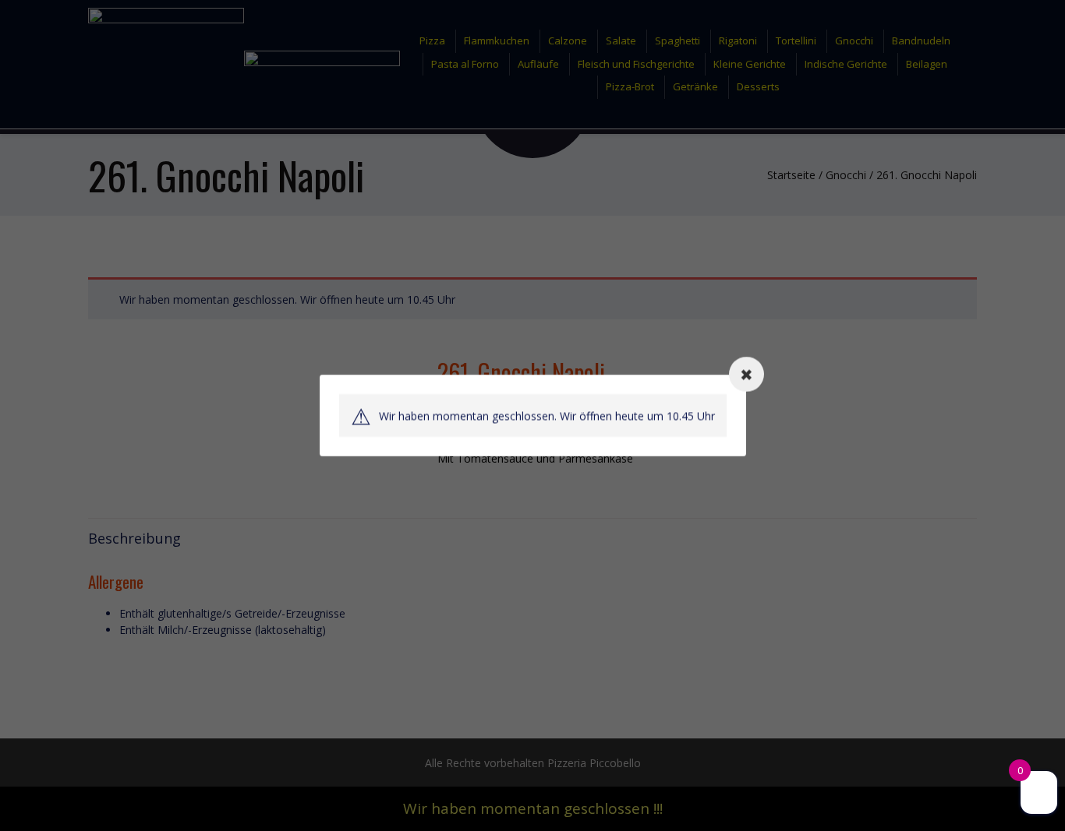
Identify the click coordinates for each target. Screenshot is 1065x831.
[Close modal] (746, 374)
